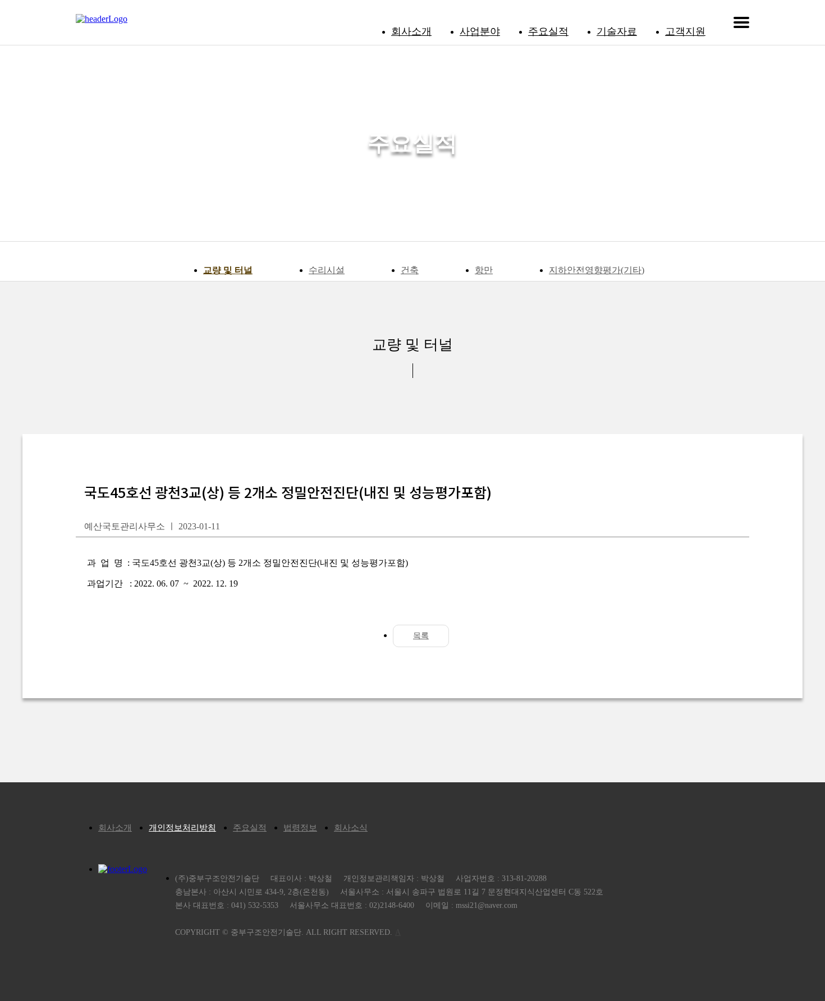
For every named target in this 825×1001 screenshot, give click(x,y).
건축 (410, 270)
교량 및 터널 (228, 270)
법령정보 (300, 827)
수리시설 (327, 270)
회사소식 (351, 827)
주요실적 (548, 31)
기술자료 (617, 31)
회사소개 (411, 31)
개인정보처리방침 (182, 827)
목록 (421, 635)
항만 (484, 270)
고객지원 (685, 31)
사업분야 (480, 31)
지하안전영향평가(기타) (596, 270)
